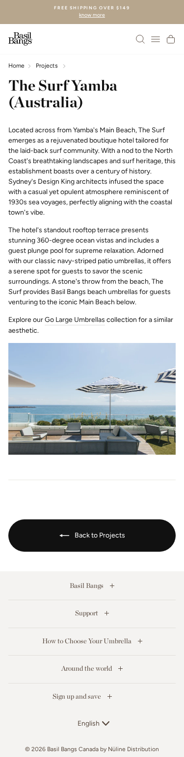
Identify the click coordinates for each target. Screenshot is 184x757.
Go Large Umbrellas (75, 320)
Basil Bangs (87, 585)
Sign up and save (78, 696)
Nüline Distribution (133, 749)
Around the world (87, 668)
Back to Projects (99, 535)
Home (16, 65)
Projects (47, 65)
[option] (92, 12)
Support (87, 613)
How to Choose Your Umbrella (87, 640)
